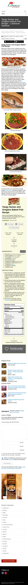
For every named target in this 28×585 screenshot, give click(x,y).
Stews (4, 551)
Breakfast (5, 515)
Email (21, 446)
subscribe (11, 459)
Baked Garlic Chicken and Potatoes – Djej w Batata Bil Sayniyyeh (15, 378)
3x (24, 251)
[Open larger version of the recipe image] (14, 201)
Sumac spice (8, 190)
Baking (5, 510)
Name (22, 442)
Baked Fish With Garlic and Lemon (17, 363)
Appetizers (6, 36)
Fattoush (7, 300)
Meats (4, 531)
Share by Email (15, 227)
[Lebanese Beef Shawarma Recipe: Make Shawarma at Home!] (4, 395)
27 (24, 38)
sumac (13, 264)
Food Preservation (8, 524)
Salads (5, 543)
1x (21, 251)
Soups (4, 548)
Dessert (5, 517)
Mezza (18, 36)
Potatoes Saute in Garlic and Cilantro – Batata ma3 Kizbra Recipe (15, 372)
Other (21, 36)
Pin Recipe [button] (20, 224)
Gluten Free (12, 36)
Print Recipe (20, 41)
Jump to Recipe (10, 41)
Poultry (5, 541)
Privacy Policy (12, 583)
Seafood (12, 38)
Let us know (13, 349)
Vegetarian (6, 553)
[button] (3, 220)
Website (22, 450)
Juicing (5, 529)
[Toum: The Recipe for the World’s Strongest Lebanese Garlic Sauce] (4, 388)
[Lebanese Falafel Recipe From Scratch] (4, 401)
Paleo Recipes (5, 38)
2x (23, 251)
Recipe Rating (5, 422)
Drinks (4, 522)
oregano (23, 82)
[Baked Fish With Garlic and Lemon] (4, 365)
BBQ (4, 512)
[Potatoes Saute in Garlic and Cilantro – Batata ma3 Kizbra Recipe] (4, 372)
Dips (4, 520)
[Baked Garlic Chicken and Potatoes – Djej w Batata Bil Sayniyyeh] (4, 379)
